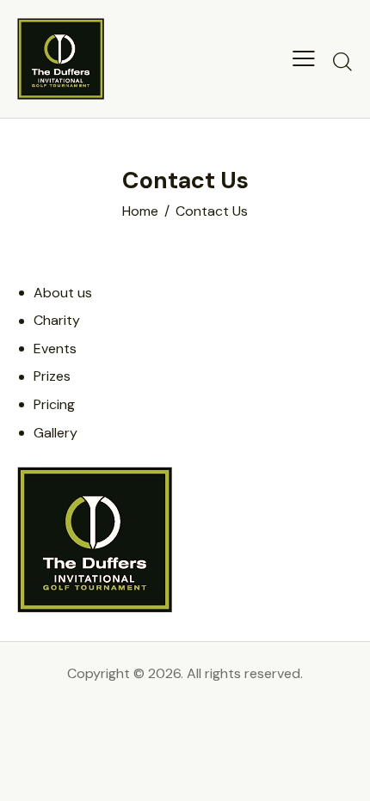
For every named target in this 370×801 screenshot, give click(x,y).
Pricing (54, 404)
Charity (57, 320)
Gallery (55, 433)
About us (63, 293)
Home (140, 211)
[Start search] (342, 61)
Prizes (52, 376)
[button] (304, 58)
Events (55, 348)
